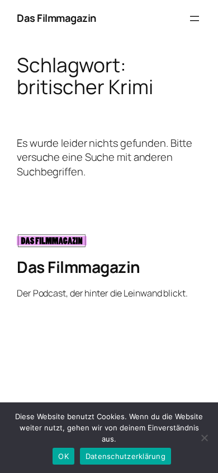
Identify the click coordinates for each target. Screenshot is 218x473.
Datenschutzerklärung (125, 456)
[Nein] (204, 437)
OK (63, 456)
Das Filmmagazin (56, 18)
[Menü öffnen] (194, 18)
